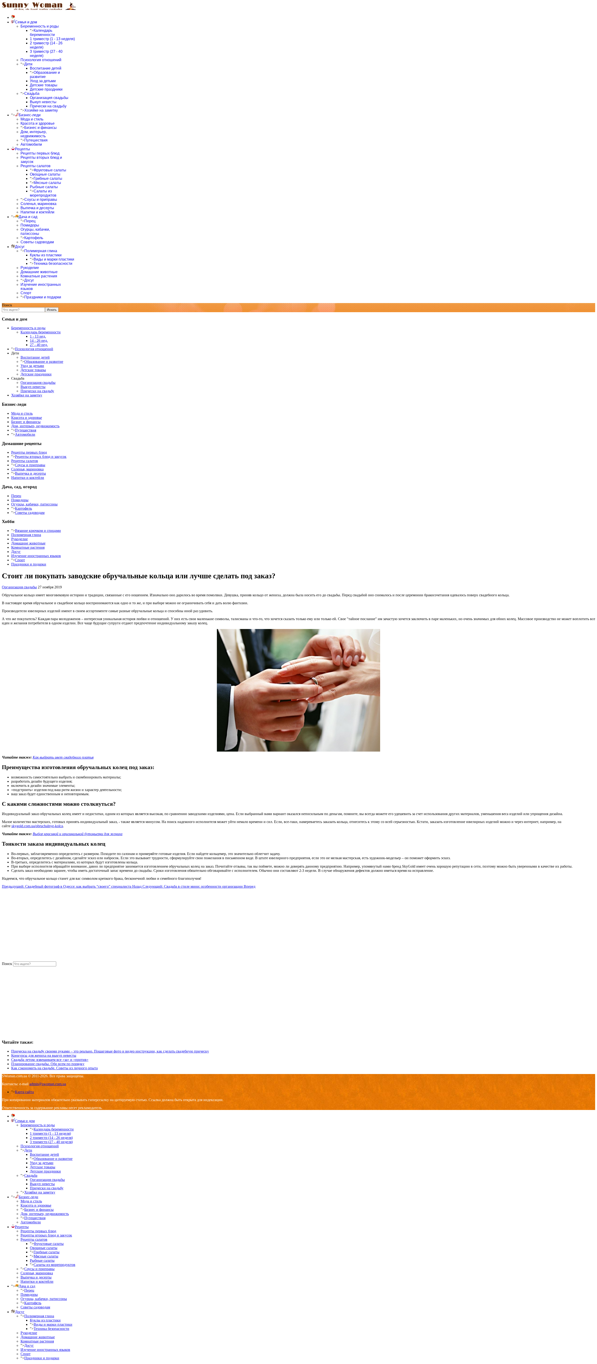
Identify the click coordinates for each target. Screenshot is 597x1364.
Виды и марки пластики (54, 259)
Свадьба (31, 93)
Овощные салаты (45, 174)
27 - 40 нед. (39, 345)
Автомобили (31, 144)
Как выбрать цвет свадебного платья (63, 757)
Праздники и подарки (42, 297)
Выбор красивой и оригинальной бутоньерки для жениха (77, 834)
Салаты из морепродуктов (43, 193)
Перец (29, 221)
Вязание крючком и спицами (38, 531)
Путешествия (36, 140)
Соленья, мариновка (38, 204)
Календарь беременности (42, 32)
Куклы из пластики (46, 255)
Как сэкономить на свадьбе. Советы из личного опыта (54, 1068)
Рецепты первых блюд (40, 153)
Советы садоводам (37, 242)
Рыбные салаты (44, 187)
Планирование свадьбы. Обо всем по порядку (47, 1064)
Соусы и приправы (40, 199)
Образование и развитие (45, 75)
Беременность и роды (40, 26)
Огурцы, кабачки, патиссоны (35, 231)
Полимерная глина (40, 251)
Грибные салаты (48, 178)
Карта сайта (24, 1092)
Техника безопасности (53, 263)
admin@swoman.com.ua (47, 1084)
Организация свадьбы (49, 98)
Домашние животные (39, 272)
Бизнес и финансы (40, 128)
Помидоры (30, 225)
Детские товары (43, 85)
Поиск (7, 305)
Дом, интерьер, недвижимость (34, 134)
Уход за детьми (43, 81)
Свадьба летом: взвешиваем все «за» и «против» (49, 1060)
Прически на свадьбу (48, 106)
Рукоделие (30, 268)
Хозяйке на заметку (41, 110)
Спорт (26, 293)
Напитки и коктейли (37, 212)
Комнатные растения (39, 276)
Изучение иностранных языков (36, 556)
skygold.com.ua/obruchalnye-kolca (37, 826)
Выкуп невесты (43, 102)
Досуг (29, 280)
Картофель (33, 238)
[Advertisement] (142, 925)
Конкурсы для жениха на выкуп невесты (43, 1055)
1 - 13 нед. (38, 336)
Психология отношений (41, 60)
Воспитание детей (45, 68)
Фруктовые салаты (50, 170)
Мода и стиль (32, 119)
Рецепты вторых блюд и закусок (40, 457)
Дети (28, 64)
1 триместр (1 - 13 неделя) (52, 39)
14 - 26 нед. (39, 341)
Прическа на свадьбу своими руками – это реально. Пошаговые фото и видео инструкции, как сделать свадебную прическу (110, 1051)
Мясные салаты (47, 183)
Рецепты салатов (36, 166)
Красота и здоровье (38, 123)
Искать (52, 309)
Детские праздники (46, 89)
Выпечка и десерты (37, 208)
